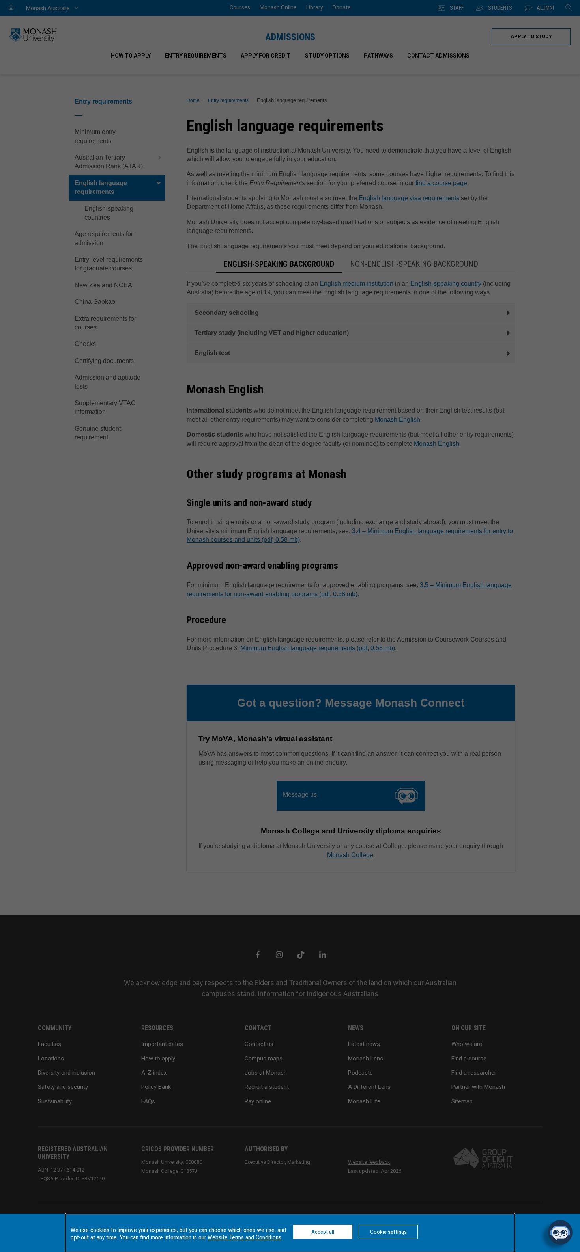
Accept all (322, 1231)
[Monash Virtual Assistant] (560, 1232)
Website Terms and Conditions (244, 1237)
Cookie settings (388, 1231)
